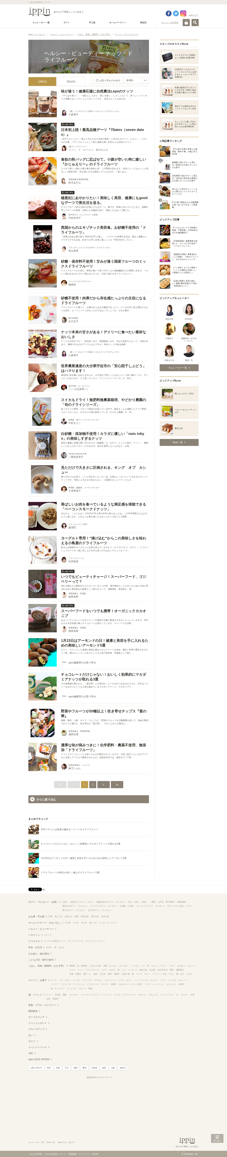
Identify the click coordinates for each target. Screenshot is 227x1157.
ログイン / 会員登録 (169, 22)
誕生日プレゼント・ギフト (82, 902)
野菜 (172, 970)
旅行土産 (95, 916)
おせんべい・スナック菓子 (130, 984)
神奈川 (123, 1068)
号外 (30, 1053)
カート (186, 22)
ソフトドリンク (167, 995)
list (44, 889)
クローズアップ (36, 1029)
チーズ (72, 970)
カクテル (142, 995)
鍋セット (87, 974)
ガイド (31, 1041)
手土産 (68, 923)
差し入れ (59, 916)
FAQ (94, 1154)
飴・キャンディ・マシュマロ (63, 988)
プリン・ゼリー (125, 980)
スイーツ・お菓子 (37, 980)
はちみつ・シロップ (186, 966)
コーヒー (184, 995)
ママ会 (76, 923)
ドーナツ (55, 984)
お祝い (65, 902)
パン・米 (145, 966)
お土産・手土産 (36, 916)
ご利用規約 (72, 1154)
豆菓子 (181, 984)
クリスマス (34, 941)
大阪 (113, 1068)
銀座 (104, 1068)
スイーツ (48, 935)
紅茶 (193, 995)
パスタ (104, 970)
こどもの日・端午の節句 (41, 959)
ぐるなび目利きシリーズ (54, 1154)
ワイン (49, 995)
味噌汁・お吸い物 (122, 974)
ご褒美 (153, 902)
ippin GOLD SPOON (38, 1059)
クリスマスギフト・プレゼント (103, 906)
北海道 (94, 1068)
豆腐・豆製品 (75, 974)
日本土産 (105, 916)
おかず (112, 970)
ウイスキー (74, 995)
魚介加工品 (162, 970)
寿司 (110, 974)
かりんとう (171, 984)
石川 (67, 1068)
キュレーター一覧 (36, 1142)
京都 (58, 1068)
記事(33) (42, 81)
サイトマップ (84, 1154)
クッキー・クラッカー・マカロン (87, 980)
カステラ (105, 984)
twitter (176, 13)
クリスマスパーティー (95, 941)
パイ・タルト (65, 980)
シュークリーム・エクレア (146, 980)
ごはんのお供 (95, 966)
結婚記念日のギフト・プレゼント (111, 902)
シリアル (135, 966)
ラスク (163, 980)
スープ (139, 974)
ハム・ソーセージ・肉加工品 (134, 970)
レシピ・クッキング (108, 923)
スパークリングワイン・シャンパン (96, 995)
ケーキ (54, 980)
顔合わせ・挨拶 (72, 916)
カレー (147, 974)
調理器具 (33, 1011)
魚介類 (152, 970)
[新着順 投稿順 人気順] (136, 80)
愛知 (84, 1068)
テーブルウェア (36, 1017)
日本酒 (57, 995)
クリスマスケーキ (75, 941)
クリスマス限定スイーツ (54, 941)
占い (30, 1035)
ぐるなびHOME (35, 1154)
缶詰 (95, 974)
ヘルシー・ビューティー (41, 929)
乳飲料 (55, 999)
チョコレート (110, 980)
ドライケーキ (92, 984)
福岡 (75, 1068)
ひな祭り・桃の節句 (38, 953)
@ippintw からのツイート (100, 1077)
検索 (195, 22)
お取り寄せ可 (36, 1068)
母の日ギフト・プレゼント (74, 910)
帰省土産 (85, 916)
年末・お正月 (35, 947)
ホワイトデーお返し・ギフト (180, 906)
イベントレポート (37, 1023)
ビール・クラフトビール (125, 995)
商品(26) (71, 81)
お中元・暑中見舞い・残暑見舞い (172, 902)
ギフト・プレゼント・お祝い (43, 902)
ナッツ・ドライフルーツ (88, 970)
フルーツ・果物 (85, 988)
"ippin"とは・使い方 (66, 1142)
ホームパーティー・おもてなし (44, 922)
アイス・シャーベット (154, 984)
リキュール (153, 995)
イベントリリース (37, 1047)
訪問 (50, 916)
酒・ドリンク (35, 994)
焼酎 (65, 995)
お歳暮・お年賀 (126, 906)
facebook (169, 13)
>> (117, 784)
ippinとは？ (194, 15)
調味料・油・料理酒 (78, 966)
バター (172, 966)
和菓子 (114, 984)
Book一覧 (51, 1142)
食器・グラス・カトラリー (42, 1005)
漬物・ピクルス (110, 966)
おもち (62, 947)
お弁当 (103, 974)
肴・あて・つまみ (184, 974)
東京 (49, 1068)
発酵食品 (180, 970)
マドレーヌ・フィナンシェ (72, 984)
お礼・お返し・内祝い (137, 902)
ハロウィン (34, 935)
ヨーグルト (124, 966)
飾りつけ (93, 923)
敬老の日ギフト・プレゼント (75, 906)
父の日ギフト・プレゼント (100, 910)
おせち (49, 947)
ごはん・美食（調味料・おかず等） (46, 965)
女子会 (84, 923)
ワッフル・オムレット (178, 980)
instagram (183, 13)
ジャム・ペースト (159, 966)
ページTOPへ (217, 1149)
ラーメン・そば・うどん (163, 974)
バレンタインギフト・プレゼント (150, 906)
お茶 (48, 999)
